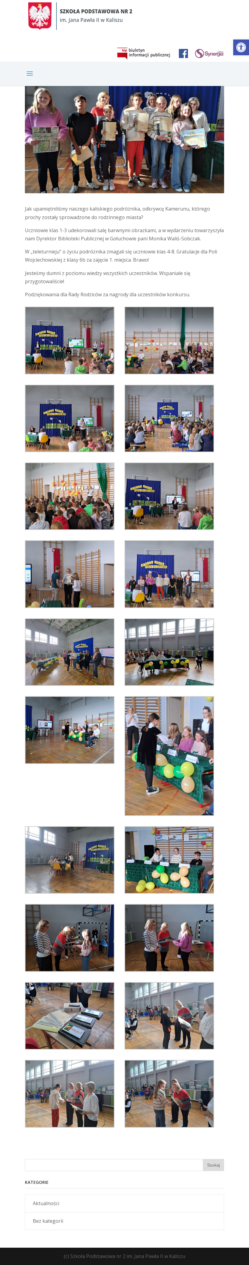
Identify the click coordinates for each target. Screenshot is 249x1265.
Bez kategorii (48, 1221)
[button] (241, 47)
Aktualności (46, 1203)
